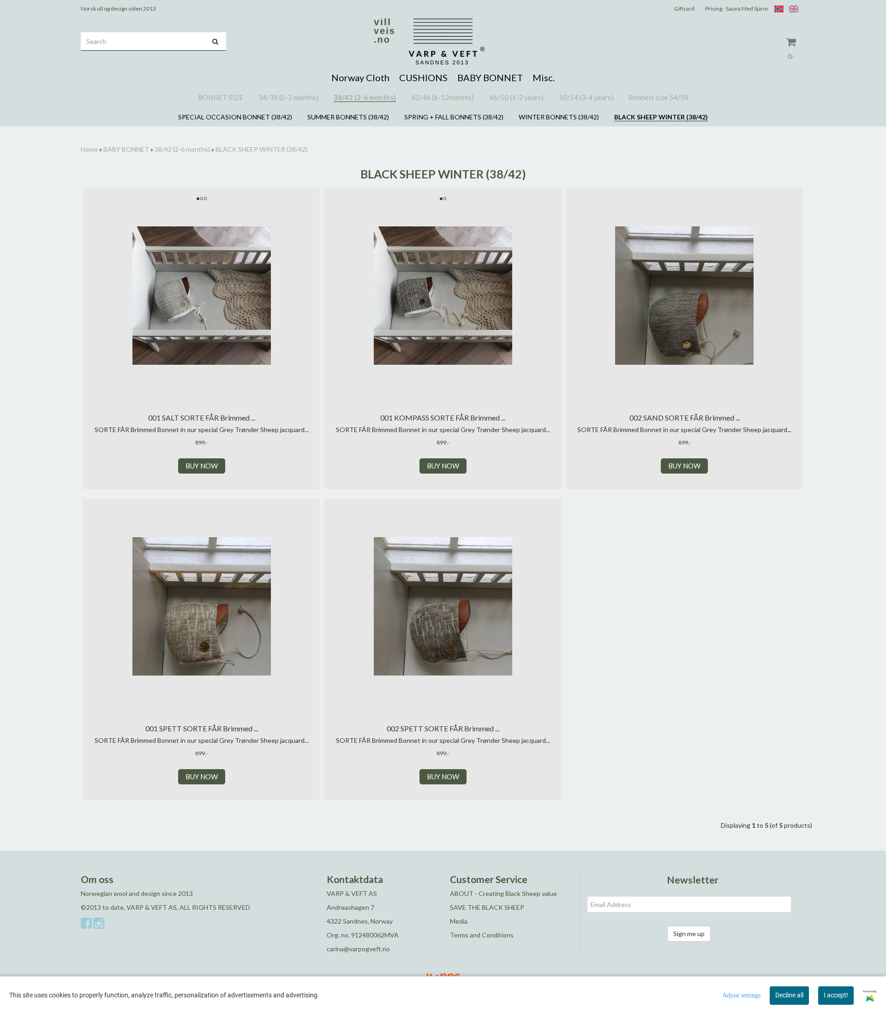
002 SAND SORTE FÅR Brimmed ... (684, 417)
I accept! (836, 995)
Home (89, 149)
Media (458, 921)
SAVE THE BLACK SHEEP (487, 907)
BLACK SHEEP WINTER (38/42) (261, 149)
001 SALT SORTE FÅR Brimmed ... (201, 417)
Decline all (789, 995)
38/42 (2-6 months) (182, 149)
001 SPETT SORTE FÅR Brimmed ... (201, 728)
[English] (791, 8)
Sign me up (689, 933)
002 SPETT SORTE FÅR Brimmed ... (443, 728)
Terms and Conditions (482, 935)
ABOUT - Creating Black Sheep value (503, 893)
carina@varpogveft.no (358, 949)
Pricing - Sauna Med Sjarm (736, 8)
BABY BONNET (126, 149)
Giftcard (684, 8)
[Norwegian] (777, 8)
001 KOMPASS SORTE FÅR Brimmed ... (442, 417)
